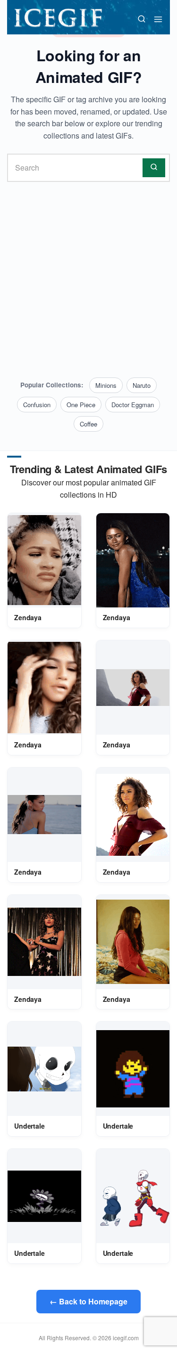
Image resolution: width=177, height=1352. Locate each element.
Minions (106, 385)
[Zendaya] (44, 560)
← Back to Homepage (88, 1301)
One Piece (81, 404)
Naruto (142, 385)
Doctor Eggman (132, 404)
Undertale (29, 1126)
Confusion (37, 404)
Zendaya (28, 617)
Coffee (88, 423)
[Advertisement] (88, 279)
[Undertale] (44, 1069)
